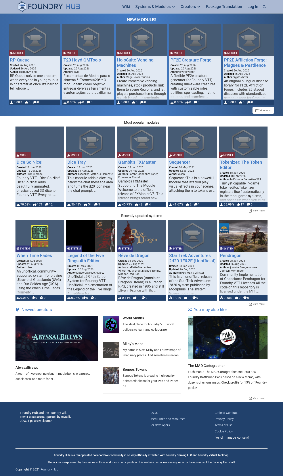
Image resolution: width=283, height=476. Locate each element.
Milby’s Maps (133, 344)
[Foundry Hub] (48, 6)
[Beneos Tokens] (111, 375)
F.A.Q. (154, 413)
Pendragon (230, 255)
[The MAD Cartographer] (228, 337)
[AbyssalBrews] (56, 338)
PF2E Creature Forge (190, 60)
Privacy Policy (224, 419)
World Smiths (133, 318)
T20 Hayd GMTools (82, 60)
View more (265, 110)
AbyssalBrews (26, 367)
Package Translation (224, 6)
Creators (188, 6)
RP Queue (20, 60)
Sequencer (179, 162)
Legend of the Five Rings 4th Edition (85, 258)
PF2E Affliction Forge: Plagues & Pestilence (245, 62)
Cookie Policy (224, 431)
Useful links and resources (167, 419)
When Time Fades (34, 255)
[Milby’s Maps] (111, 350)
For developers (160, 425)
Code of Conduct (226, 413)
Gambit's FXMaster (137, 162)
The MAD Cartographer (206, 366)
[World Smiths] (111, 324)
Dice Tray (76, 162)
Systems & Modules (153, 6)
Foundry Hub (49, 469)
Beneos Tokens (135, 369)
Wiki (126, 6)
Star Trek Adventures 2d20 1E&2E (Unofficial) (192, 258)
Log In (252, 6)
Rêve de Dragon (133, 255)
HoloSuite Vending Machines (135, 62)
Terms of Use (223, 425)
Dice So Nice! (29, 162)
